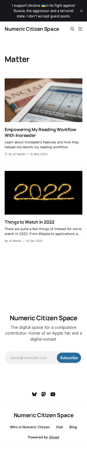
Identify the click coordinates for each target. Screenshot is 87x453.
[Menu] (80, 29)
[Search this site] (72, 29)
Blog (73, 427)
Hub (59, 427)
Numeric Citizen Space (32, 28)
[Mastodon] (43, 394)
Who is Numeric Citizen (30, 427)
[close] (81, 11)
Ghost (54, 437)
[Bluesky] (34, 394)
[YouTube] (53, 394)
